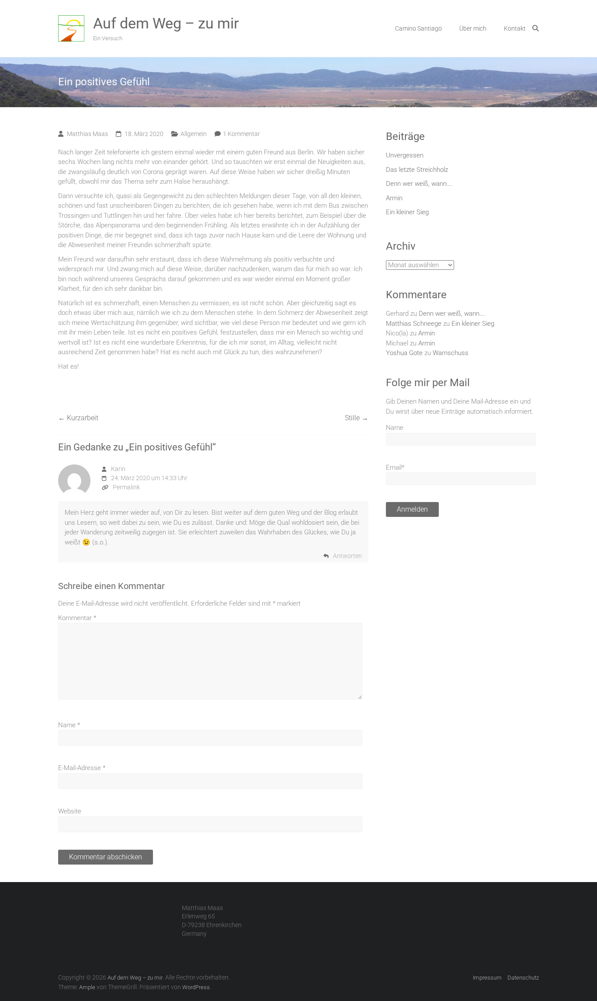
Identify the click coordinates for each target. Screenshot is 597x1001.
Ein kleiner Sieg (407, 212)
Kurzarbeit (78, 418)
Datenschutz (523, 977)
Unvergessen (404, 155)
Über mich (472, 28)
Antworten (347, 555)
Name (69, 725)
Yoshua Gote (404, 353)
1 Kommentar (241, 133)
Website (69, 811)
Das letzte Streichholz (417, 170)
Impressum (487, 977)
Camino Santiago (418, 28)
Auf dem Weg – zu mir (166, 23)
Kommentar (77, 618)
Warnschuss (451, 353)
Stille (356, 418)
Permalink (126, 487)
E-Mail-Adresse (81, 768)
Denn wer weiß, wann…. (419, 184)
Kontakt (515, 28)
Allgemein (193, 133)
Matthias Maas (87, 133)
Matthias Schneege (413, 324)
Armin (394, 198)
